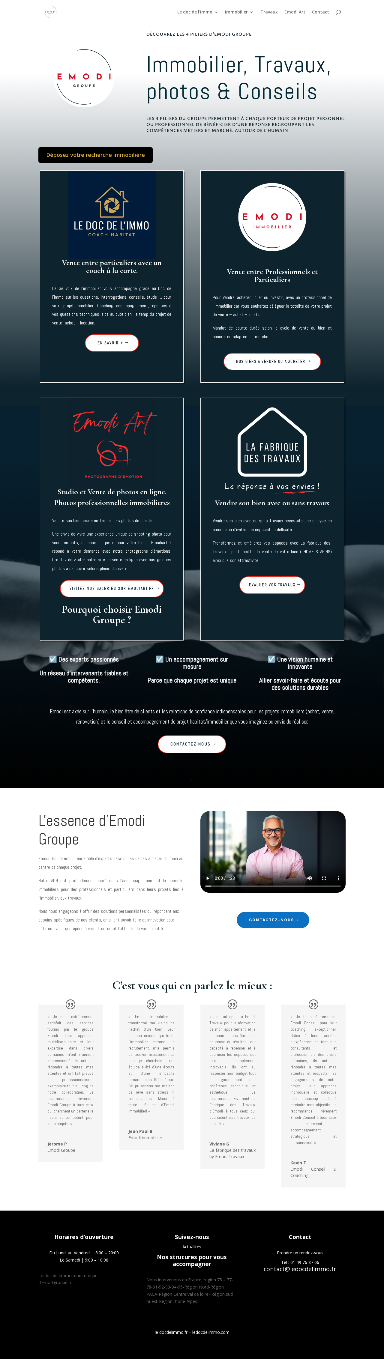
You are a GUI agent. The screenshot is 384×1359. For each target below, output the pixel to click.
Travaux (269, 12)
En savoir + (110, 342)
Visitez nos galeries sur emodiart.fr (112, 588)
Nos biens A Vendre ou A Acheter (270, 361)
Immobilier (236, 12)
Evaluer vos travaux (272, 584)
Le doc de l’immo (194, 12)
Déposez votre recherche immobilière (95, 154)
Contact (320, 12)
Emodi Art (294, 12)
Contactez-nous (190, 744)
